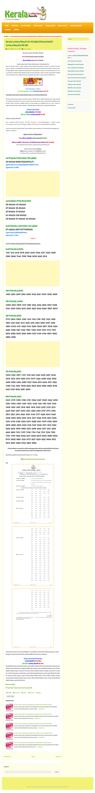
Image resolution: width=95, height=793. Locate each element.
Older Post (58, 756)
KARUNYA (8, 30)
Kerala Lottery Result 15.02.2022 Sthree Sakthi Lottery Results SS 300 (33, 714)
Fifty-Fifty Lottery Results (74, 88)
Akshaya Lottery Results (74, 84)
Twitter (25, 693)
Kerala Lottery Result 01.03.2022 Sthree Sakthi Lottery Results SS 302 (33, 723)
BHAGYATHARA (25, 26)
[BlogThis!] (9, 696)
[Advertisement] (33, 184)
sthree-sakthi (27, 49)
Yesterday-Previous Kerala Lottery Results (19, 688)
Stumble (32, 693)
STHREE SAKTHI (37, 26)
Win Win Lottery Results (74, 91)
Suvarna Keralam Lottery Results (77, 78)
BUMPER (16, 30)
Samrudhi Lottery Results (75, 61)
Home (6, 26)
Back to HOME (10, 684)
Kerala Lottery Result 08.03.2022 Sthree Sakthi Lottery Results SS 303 (33, 733)
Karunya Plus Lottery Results (75, 74)
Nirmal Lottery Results (74, 94)
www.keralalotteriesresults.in (41, 786)
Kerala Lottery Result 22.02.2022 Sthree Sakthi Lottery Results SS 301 (32, 742)
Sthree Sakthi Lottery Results (76, 68)
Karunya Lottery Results (74, 81)
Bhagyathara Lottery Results (76, 64)
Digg (39, 693)
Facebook (17, 693)
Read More (42, 709)
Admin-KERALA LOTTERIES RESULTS (62, 786)
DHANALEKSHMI (50, 26)
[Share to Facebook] (13, 696)
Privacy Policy (71, 108)
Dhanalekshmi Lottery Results (76, 71)
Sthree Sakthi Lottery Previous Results (34, 459)
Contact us (70, 104)
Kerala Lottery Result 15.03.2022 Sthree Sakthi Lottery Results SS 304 (33, 704)
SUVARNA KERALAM (76, 26)
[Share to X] (11, 696)
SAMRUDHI (15, 26)
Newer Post (7, 756)
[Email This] (7, 696)
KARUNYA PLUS (62, 26)
